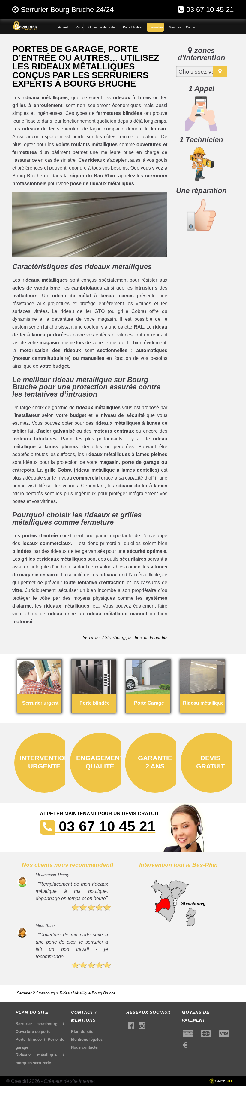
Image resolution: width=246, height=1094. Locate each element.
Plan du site (82, 1031)
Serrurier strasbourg (37, 1024)
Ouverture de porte (33, 1031)
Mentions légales (87, 1039)
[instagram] (142, 1027)
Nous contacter (85, 1047)
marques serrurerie (33, 1063)
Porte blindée (29, 1039)
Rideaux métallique (36, 1055)
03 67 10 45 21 (210, 9)
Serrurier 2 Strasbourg (36, 993)
